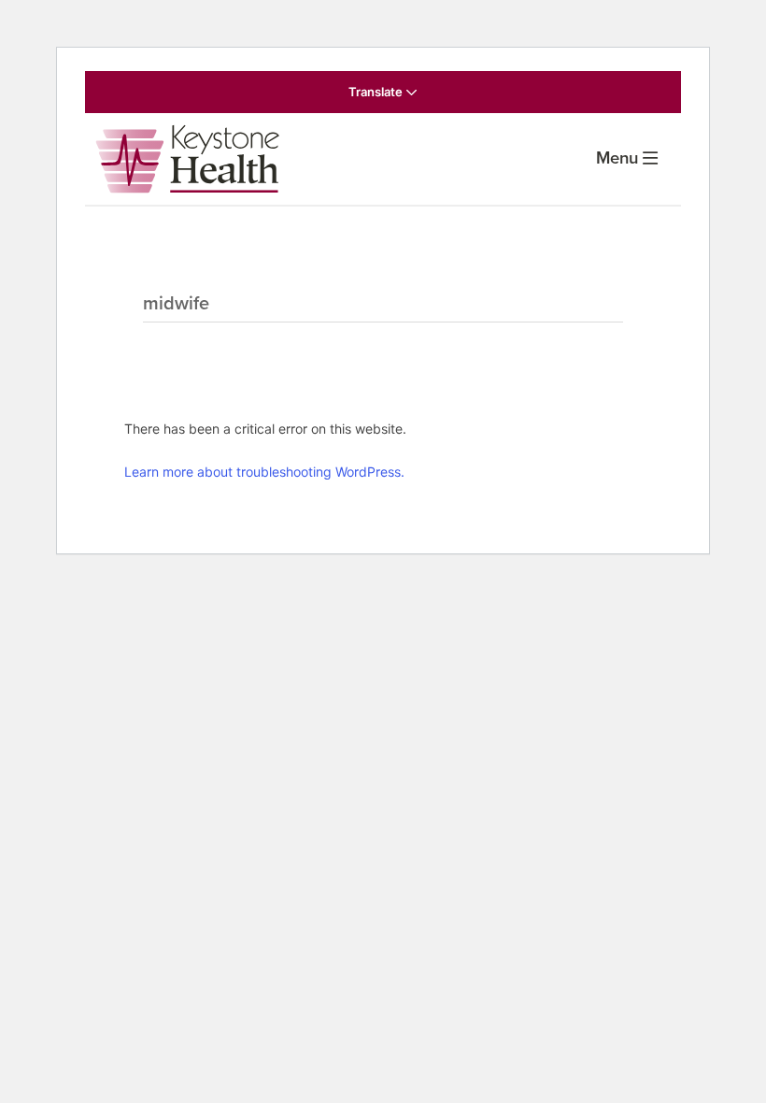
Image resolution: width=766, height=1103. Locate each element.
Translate (376, 91)
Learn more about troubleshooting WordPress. (264, 472)
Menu (617, 158)
